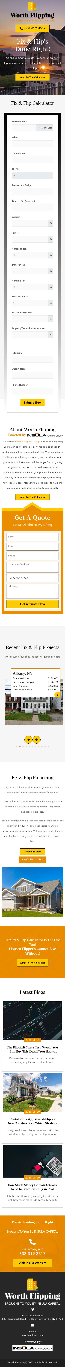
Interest (16, 216)
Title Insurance (20, 296)
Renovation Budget (22, 185)
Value (15, 137)
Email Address (19, 368)
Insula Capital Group (28, 442)
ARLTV (15, 169)
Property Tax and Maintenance (28, 328)
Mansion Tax (18, 280)
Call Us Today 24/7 (32, 1250)
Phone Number (19, 384)
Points (15, 232)
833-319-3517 (32, 1254)
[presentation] (28, 740)
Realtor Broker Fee (22, 312)
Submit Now (32, 403)
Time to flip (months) (23, 201)
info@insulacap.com (33, 1335)
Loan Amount (19, 153)
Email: (32, 1332)
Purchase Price (19, 121)
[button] (16, 746)
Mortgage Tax (19, 248)
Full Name (17, 352)
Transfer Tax (18, 264)
